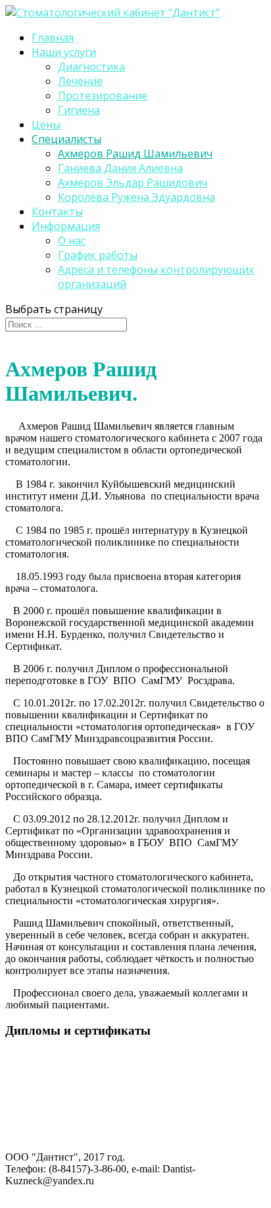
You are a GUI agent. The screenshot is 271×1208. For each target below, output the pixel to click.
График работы (97, 255)
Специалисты (66, 139)
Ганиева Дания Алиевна (120, 168)
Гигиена (79, 110)
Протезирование (102, 95)
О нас (72, 240)
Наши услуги (64, 52)
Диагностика (91, 66)
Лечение (80, 81)
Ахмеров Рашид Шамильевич (135, 153)
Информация (66, 226)
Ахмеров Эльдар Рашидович (132, 182)
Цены (46, 124)
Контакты (57, 211)
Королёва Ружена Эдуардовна (136, 197)
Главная (53, 37)
